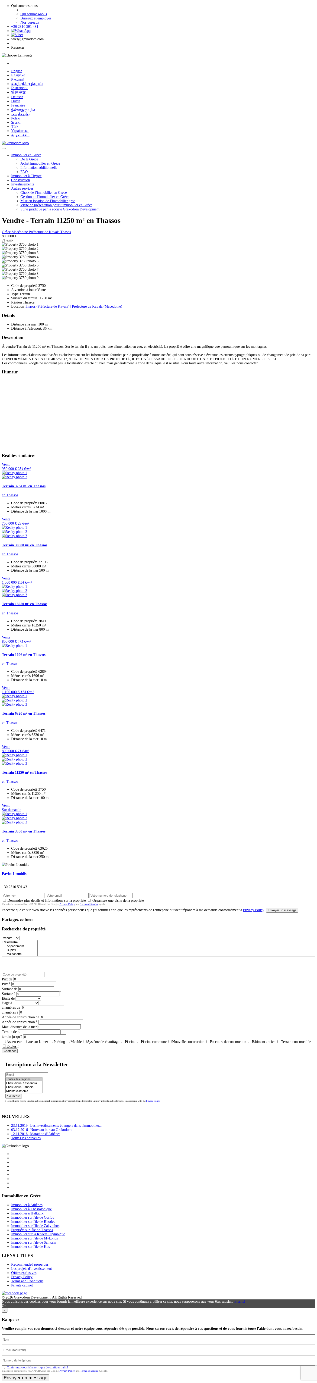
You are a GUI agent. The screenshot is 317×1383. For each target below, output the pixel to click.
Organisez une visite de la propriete (118, 900)
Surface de (9, 989)
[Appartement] (19, 946)
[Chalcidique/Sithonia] (24, 1087)
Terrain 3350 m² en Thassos (23, 831)
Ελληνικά (18, 75)
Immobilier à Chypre (26, 176)
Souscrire (13, 1096)
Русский (17, 79)
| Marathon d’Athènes (35, 1134)
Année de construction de (20, 1017)
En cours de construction (228, 1042)
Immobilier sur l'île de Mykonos (34, 1238)
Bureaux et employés (35, 18)
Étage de (8, 998)
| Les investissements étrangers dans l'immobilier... (56, 1125)
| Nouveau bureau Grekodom (41, 1130)
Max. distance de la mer (19, 1027)
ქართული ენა (23, 110)
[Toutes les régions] (24, 1079)
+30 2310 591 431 (24, 26)
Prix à (6, 984)
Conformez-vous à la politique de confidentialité (37, 1367)
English (16, 71)
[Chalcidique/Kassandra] (24, 1083)
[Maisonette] (19, 954)
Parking (59, 1042)
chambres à (10, 1012)
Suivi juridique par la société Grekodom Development (59, 209)
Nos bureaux (29, 22)
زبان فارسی (20, 114)
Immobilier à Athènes (26, 1205)
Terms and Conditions (27, 1281)
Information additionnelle (38, 167)
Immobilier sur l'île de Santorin (33, 1242)
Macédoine (20, 232)
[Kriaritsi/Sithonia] (24, 1091)
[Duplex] (19, 950)
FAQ (24, 172)
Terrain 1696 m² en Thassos (23, 655)
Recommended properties (30, 1264)
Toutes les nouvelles (26, 1138)
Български (19, 88)
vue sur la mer (37, 1042)
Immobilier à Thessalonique (31, 1209)
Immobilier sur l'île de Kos (30, 1246)
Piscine (130, 1042)
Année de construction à (19, 1022)
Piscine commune (154, 1042)
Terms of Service (89, 904)
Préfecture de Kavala (44, 232)
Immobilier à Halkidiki (27, 1213)
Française (18, 105)
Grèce (7, 232)
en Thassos (10, 495)
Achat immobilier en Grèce (40, 163)
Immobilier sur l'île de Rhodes (33, 1221)
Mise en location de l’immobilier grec (47, 201)
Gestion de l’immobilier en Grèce (44, 197)
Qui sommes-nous (33, 14)
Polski (15, 118)
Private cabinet (22, 1285)
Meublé (76, 1042)
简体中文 (18, 92)
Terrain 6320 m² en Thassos (23, 713)
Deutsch (17, 97)
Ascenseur (14, 1042)
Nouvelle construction (188, 1042)
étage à (7, 1003)
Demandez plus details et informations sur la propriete (46, 900)
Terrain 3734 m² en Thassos (23, 486)
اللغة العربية (20, 135)
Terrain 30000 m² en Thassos (24, 545)
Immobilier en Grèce (26, 155)
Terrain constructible (296, 1042)
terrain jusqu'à (12, 1037)
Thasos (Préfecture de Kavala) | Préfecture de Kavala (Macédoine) (73, 306)
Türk (14, 126)
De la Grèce (29, 159)
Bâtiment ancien (263, 1042)
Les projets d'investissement (31, 1268)
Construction (20, 180)
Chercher (10, 1051)
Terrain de (9, 1032)
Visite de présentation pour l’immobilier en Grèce (56, 205)
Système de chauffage (103, 1042)
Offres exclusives (23, 1273)
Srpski (15, 122)
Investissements (22, 184)
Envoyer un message (282, 910)
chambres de (11, 1007)
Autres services (22, 188)
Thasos (65, 232)
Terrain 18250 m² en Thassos (24, 604)
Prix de (7, 979)
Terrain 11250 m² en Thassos (24, 772)
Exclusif (12, 1046)
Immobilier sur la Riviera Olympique (38, 1234)
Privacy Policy (67, 904)
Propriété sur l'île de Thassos (32, 1230)
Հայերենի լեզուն (27, 84)
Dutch (15, 101)
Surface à (9, 994)
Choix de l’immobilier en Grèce (43, 192)
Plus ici (239, 1301)
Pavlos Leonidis (14, 874)
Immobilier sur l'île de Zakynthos (35, 1226)
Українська (20, 131)
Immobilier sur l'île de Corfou (32, 1217)
